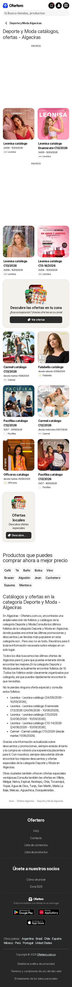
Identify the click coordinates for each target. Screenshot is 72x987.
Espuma (9, 585)
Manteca (25, 585)
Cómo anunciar (35, 879)
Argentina (28, 938)
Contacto (36, 838)
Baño (26, 570)
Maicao (14, 790)
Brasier (9, 578)
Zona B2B (36, 886)
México (8, 943)
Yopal (6, 786)
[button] (59, 5)
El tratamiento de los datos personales (36, 978)
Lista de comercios (36, 845)
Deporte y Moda (25, 624)
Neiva (16, 781)
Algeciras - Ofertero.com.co (24, 616)
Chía (46, 781)
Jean (38, 578)
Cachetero (53, 578)
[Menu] (66, 5)
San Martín (44, 786)
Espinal (25, 781)
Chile (47, 938)
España (56, 938)
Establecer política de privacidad (36, 963)
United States (43, 943)
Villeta (60, 777)
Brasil (39, 938)
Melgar (7, 781)
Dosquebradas (44, 790)
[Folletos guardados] (51, 5)
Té (17, 570)
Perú (18, 943)
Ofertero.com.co (46, 954)
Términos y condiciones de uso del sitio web (36, 971)
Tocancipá (57, 781)
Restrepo (36, 781)
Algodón (24, 578)
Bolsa (38, 570)
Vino (50, 570)
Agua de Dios (19, 786)
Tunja (32, 786)
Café (7, 570)
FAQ (36, 831)
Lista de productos (36, 852)
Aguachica (27, 790)
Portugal (28, 943)
